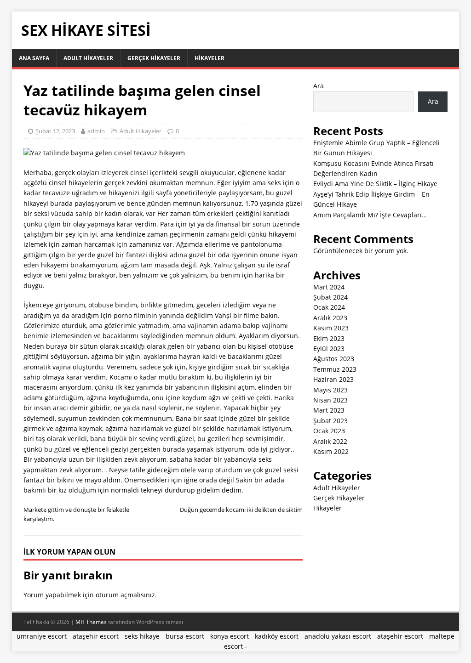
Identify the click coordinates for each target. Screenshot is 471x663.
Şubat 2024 (330, 297)
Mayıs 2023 (330, 389)
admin (96, 131)
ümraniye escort (42, 636)
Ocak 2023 (329, 430)
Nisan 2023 (330, 400)
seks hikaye (142, 636)
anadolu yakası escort (337, 636)
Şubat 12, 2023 (55, 131)
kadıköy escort (277, 636)
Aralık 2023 (330, 317)
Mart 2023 (329, 410)
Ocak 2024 (329, 307)
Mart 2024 (329, 287)
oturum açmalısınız (125, 594)
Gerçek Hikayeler (153, 58)
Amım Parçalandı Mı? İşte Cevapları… (370, 214)
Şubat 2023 (330, 420)
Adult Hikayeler (88, 58)
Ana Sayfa (34, 58)
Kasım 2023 (331, 327)
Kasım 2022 (331, 451)
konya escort (229, 636)
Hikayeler (209, 58)
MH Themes (91, 622)
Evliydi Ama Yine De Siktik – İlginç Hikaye (375, 183)
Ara (318, 85)
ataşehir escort (96, 636)
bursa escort (185, 636)
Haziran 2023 (333, 379)
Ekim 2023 (329, 338)
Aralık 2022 (330, 441)
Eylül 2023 (329, 348)
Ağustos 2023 (333, 358)
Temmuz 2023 (334, 369)
